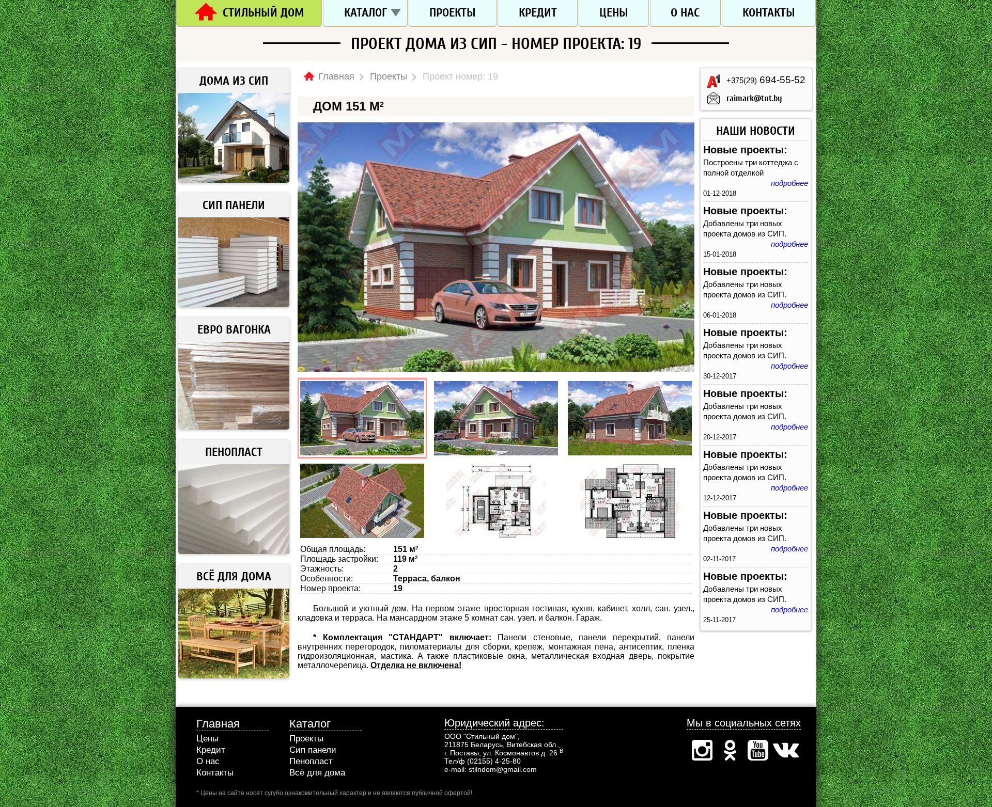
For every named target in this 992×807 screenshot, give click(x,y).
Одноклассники (730, 750)
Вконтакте (786, 750)
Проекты (452, 13)
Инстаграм (702, 750)
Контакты (768, 13)
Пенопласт (311, 761)
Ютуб (758, 750)
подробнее (789, 183)
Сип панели (312, 750)
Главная (218, 723)
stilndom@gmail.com (503, 769)
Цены (613, 13)
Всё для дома (317, 773)
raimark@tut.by (754, 98)
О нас (685, 13)
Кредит (538, 13)
